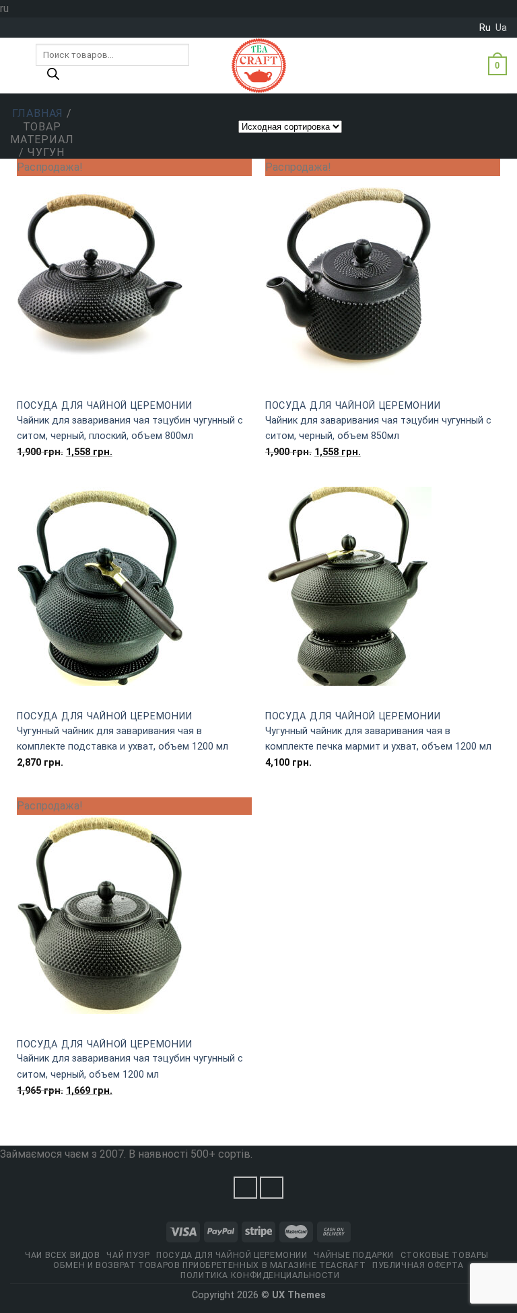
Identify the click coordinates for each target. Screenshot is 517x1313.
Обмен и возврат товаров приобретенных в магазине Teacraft (209, 1265)
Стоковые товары (445, 1255)
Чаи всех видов (62, 1255)
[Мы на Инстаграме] (246, 1188)
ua (501, 27)
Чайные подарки (354, 1255)
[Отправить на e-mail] (272, 1188)
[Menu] (18, 65)
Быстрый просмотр (134, 383)
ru (485, 27)
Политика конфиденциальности (260, 1275)
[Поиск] (53, 77)
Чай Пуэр (127, 1255)
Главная (38, 113)
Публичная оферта (418, 1265)
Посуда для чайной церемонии (104, 405)
